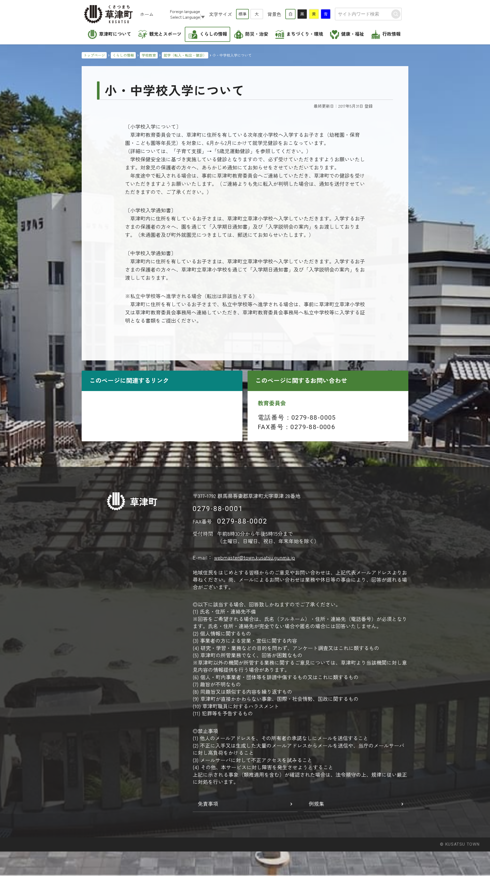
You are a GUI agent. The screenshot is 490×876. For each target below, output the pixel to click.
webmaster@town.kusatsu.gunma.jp (254, 557)
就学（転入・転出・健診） (185, 55)
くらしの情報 (123, 55)
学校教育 (149, 55)
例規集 (316, 803)
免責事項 (208, 803)
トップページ (94, 55)
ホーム (147, 14)
